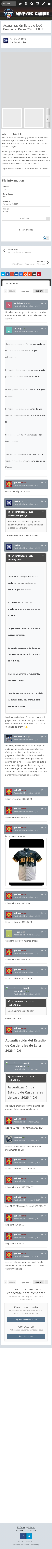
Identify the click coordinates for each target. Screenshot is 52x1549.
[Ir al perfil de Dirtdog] (9, 330)
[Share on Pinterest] (39, 274)
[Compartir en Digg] (16, 274)
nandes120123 (20, 736)
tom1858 (18, 1137)
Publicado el (27, 306)
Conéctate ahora (26, 1336)
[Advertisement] (26, 80)
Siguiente (39, 291)
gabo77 (17, 482)
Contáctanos (31, 1530)
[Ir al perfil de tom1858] (9, 1139)
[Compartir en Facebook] (7, 274)
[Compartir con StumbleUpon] (30, 274)
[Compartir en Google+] (12, 274)
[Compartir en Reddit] (25, 274)
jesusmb (18, 932)
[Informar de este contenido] (42, 303)
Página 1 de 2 (26, 291)
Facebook (23, 1536)
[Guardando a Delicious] (21, 274)
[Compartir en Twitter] (3, 274)
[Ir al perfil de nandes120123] (9, 738)
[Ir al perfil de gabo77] (9, 484)
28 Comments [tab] (11, 283)
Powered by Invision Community (26, 1544)
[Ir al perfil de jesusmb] (9, 933)
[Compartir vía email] (34, 274)
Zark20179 (20, 39)
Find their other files (18, 42)
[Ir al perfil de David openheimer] (14, 988)
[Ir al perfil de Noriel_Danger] (9, 305)
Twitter (29, 1536)
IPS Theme (21, 1527)
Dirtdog (18, 328)
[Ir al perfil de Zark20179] (5, 40)
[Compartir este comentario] (45, 303)
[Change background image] (37, 3)
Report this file (26, 230)
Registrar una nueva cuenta (26, 1320)
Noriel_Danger (21, 303)
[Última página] (46, 291)
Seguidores (24, 218)
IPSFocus (31, 1527)
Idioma (19, 1530)
